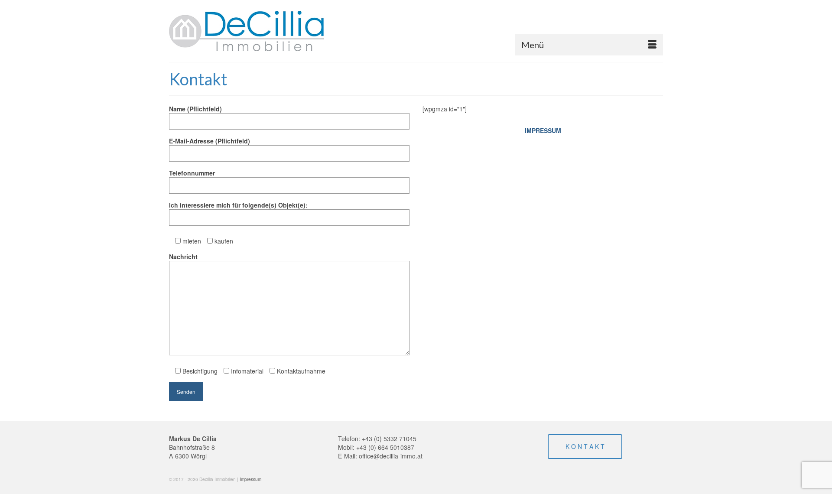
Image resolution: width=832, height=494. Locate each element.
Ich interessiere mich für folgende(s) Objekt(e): (238, 205)
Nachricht (183, 256)
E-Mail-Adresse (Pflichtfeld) (209, 140)
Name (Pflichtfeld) (195, 108)
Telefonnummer (192, 173)
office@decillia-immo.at (390, 456)
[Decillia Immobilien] (247, 31)
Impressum (250, 479)
